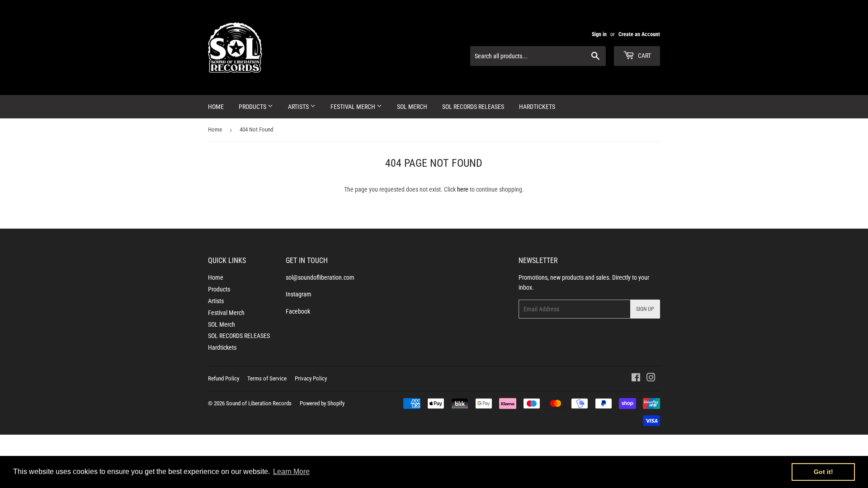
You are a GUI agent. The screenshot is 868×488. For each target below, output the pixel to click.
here (462, 189)
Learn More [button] (291, 471)
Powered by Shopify (322, 403)
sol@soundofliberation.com (320, 277)
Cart (644, 55)
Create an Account (639, 34)
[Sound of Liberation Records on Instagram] (651, 378)
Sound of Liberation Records (259, 403)
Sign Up (645, 309)
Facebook (298, 311)
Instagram (298, 294)
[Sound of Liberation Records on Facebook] (636, 378)
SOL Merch (412, 106)
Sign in (599, 34)
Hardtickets (537, 106)
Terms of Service (267, 378)
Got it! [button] (823, 471)
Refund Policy (223, 378)
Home (216, 106)
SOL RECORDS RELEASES (473, 106)
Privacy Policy (311, 378)
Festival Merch (353, 106)
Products (253, 106)
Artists (299, 106)
